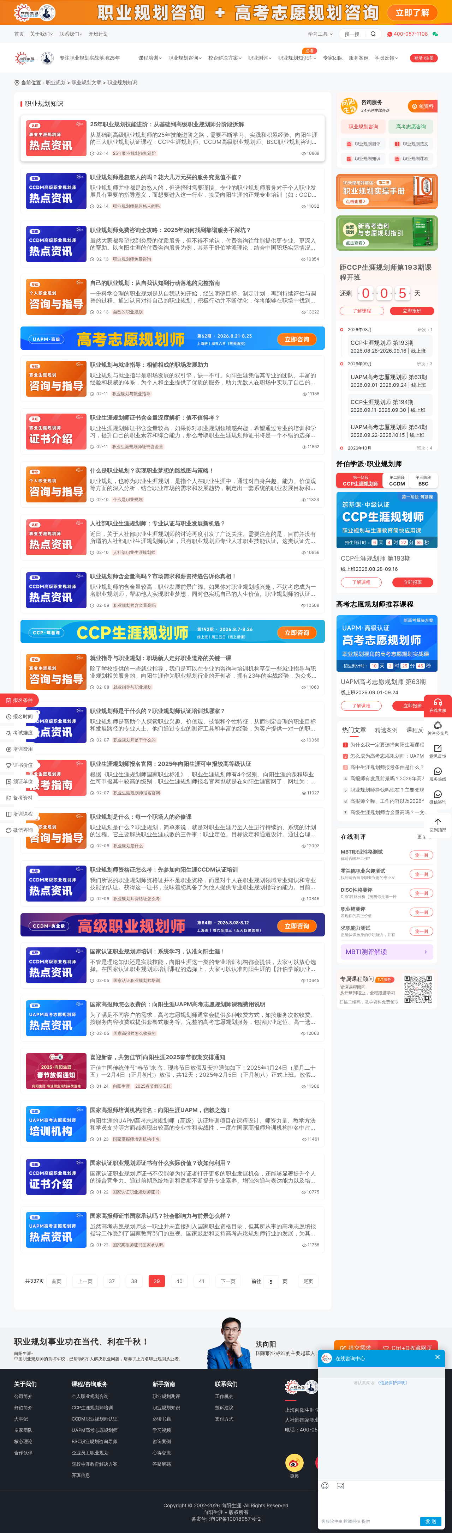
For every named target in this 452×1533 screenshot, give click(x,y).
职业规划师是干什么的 (134, 740)
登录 (419, 58)
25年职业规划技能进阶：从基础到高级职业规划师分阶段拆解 (167, 124)
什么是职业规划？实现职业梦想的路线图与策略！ (152, 470)
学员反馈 (384, 58)
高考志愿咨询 (411, 126)
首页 (19, 34)
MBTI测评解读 (366, 951)
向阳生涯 (121, 1086)
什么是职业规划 (128, 499)
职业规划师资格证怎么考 (136, 898)
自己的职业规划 (128, 311)
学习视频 (162, 1430)
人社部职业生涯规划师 (134, 552)
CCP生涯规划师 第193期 (376, 558)
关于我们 (40, 34)
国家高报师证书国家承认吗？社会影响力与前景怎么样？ (160, 1215)
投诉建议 (224, 1407)
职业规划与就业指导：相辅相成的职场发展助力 (149, 364)
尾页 (308, 1281)
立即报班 (412, 310)
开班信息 (81, 1475)
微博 (294, 1475)
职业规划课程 (415, 158)
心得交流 (162, 1452)
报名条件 (23, 700)
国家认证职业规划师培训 (136, 980)
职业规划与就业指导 (131, 393)
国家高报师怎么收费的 (134, 1033)
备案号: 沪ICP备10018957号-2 (226, 1519)
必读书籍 (162, 1419)
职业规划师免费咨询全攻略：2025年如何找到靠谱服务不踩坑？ (170, 229)
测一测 (421, 854)
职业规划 (56, 82)
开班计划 (98, 34)
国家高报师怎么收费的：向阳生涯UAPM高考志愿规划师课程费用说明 (178, 1004)
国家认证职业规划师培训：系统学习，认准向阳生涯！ (158, 951)
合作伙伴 (23, 1452)
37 (112, 1281)
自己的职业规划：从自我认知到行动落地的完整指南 (155, 282)
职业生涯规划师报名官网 (136, 792)
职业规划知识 (122, 82)
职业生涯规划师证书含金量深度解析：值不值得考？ (155, 417)
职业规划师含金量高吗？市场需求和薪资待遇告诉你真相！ (163, 576)
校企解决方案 (223, 58)
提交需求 (360, 1347)
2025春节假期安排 (153, 1086)
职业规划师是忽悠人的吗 (136, 206)
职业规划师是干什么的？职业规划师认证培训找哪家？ (158, 710)
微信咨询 (23, 830)
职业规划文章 (86, 82)
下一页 (228, 1281)
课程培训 (148, 58)
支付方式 (224, 1419)
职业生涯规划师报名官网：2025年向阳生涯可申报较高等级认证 (170, 763)
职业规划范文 (415, 143)
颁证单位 (23, 781)
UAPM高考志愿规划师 (95, 1430)
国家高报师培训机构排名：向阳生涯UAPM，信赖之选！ (161, 1109)
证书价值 (23, 765)
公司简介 (23, 1396)
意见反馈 (437, 756)
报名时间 (23, 716)
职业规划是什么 (128, 845)
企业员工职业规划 (90, 1452)
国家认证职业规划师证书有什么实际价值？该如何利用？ (160, 1162)
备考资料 (23, 797)
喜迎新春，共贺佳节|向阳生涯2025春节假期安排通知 (157, 1057)
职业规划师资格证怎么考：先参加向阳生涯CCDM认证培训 (164, 869)
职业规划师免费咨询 (132, 259)
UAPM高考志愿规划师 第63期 (383, 681)
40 (179, 1281)
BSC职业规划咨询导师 (94, 1441)
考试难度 (23, 732)
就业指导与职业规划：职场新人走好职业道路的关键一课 (160, 657)
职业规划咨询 (183, 58)
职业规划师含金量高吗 (134, 605)
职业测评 (258, 58)
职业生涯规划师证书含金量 (137, 446)
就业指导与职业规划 (132, 687)
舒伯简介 (23, 1407)
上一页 (85, 1281)
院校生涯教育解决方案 (95, 1464)
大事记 (21, 1419)
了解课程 (362, 310)
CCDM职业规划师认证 (95, 1419)
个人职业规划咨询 (90, 1396)
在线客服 (437, 710)
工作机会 (224, 1396)
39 (157, 1281)
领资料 (426, 106)
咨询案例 (162, 1441)
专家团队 (333, 58)
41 (201, 1281)
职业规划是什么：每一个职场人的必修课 (141, 816)
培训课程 (23, 814)
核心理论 (23, 1441)
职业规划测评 (367, 143)
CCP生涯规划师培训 (92, 1407)
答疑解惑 (162, 1464)
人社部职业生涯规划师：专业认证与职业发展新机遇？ (158, 523)
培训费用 (23, 749)
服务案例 (359, 58)
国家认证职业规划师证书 (136, 1192)
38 (134, 1281)
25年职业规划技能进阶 (134, 153)
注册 (429, 58)
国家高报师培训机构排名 (136, 1139)
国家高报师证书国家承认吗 (138, 1244)
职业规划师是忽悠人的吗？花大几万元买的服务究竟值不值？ (166, 177)
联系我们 (69, 34)
